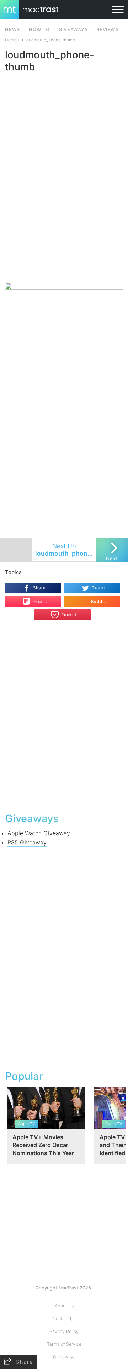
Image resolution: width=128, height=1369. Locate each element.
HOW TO (39, 29)
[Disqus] (64, 715)
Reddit (98, 601)
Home (11, 39)
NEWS (12, 29)
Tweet (99, 587)
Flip (36, 598)
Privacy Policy (64, 1331)
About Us (64, 1306)
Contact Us (64, 1318)
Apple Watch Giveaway (38, 833)
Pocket (69, 614)
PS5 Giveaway (27, 842)
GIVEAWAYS (73, 29)
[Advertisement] (64, 214)
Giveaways (64, 1356)
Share (39, 587)
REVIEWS (107, 29)
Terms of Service (64, 1344)
